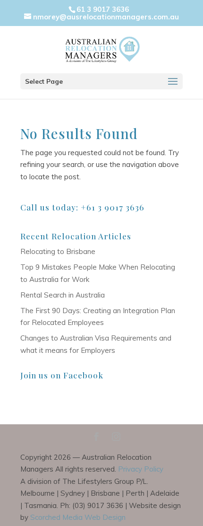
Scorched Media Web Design (78, 517)
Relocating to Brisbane (57, 251)
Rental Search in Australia (62, 294)
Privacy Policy (140, 469)
